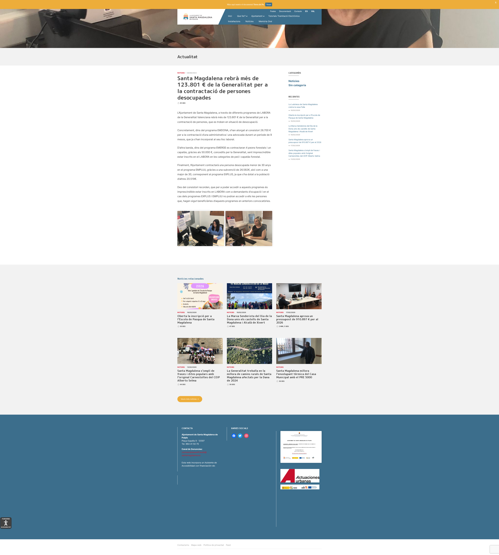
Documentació (285, 11)
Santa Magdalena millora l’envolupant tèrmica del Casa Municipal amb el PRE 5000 (296, 374)
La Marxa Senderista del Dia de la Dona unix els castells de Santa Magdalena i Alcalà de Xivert (302, 129)
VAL (313, 11)
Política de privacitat (213, 545)
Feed (228, 545)
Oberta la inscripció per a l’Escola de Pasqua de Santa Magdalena (304, 116)
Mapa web (196, 545)
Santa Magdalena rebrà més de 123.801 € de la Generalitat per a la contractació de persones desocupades (222, 87)
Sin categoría (297, 85)
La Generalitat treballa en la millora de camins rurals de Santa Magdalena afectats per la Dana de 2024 (249, 375)
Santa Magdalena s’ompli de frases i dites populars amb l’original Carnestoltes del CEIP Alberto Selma (304, 153)
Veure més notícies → (190, 399)
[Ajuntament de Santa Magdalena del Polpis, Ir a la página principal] (198, 17)
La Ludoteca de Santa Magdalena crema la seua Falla (303, 105)
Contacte (298, 11)
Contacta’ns (183, 545)
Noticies (181, 73)
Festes (273, 11)
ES (306, 11)
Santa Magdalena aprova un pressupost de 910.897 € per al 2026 (304, 140)
